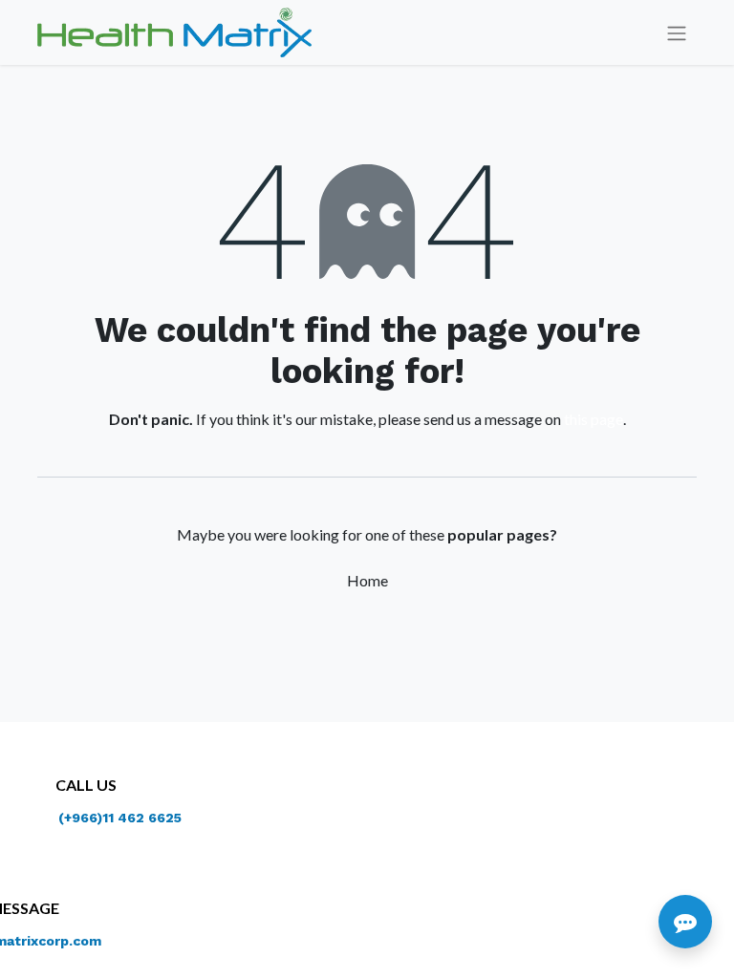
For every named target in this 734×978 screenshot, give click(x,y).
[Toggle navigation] (677, 32)
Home (367, 580)
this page (593, 419)
